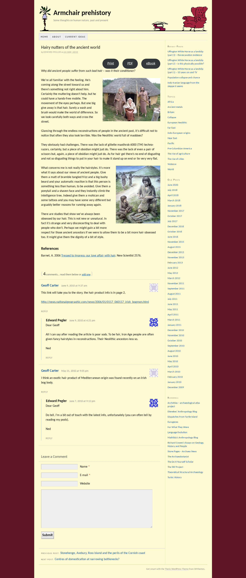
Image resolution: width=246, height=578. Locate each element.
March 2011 (174, 320)
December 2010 (176, 330)
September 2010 (176, 346)
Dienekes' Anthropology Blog (182, 411)
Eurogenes (173, 422)
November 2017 (176, 211)
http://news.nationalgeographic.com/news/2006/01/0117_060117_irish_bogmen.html (95, 302)
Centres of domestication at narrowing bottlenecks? (87, 559)
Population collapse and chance (184, 77)
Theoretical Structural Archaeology (185, 472)
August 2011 (174, 294)
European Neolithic (177, 122)
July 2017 (172, 221)
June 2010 (173, 356)
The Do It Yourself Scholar (181, 462)
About (56, 37)
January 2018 (174, 206)
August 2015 (174, 247)
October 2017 (175, 216)
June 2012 (173, 268)
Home (44, 37)
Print (110, 63)
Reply (44, 311)
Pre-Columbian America (180, 148)
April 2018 (173, 195)
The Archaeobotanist (178, 456)
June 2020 (173, 185)
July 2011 (172, 299)
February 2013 (175, 262)
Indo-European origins (179, 133)
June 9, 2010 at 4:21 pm (82, 320)
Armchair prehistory (82, 13)
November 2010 (176, 335)
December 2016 (176, 226)
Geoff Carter (50, 285)
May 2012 (173, 273)
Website (85, 483)
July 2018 (172, 190)
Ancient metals (175, 107)
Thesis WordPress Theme (177, 569)
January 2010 (174, 382)
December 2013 (176, 252)
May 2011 (173, 309)
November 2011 (176, 283)
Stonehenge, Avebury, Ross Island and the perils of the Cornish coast (102, 553)
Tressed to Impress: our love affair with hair (88, 255)
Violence (172, 164)
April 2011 (173, 314)
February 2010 (175, 377)
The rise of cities (176, 159)
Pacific (171, 143)
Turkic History (175, 477)
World (171, 169)
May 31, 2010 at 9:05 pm (74, 371)
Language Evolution (177, 432)
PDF (130, 63)
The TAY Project (175, 467)
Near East (172, 138)
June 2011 (173, 304)
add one (86, 274)
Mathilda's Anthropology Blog (183, 437)
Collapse (172, 117)
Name (85, 466)
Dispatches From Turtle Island (182, 417)
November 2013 (176, 257)
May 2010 (173, 361)
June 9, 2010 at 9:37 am (74, 285)
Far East (171, 128)
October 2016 (175, 232)
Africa (171, 102)
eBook (150, 63)
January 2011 (174, 325)
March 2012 (174, 278)
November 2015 (176, 242)
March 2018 (174, 200)
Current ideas (75, 37)
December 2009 (176, 387)
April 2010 (173, 366)
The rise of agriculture (179, 154)
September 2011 (176, 288)
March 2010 (174, 372)
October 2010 (175, 340)
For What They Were (178, 427)
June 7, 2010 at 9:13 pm (82, 401)
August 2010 (174, 351)
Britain (171, 112)
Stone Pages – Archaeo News (182, 451)
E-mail (85, 475)
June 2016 (173, 237)
